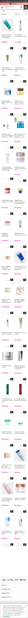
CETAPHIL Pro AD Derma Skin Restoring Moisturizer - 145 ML (7, 135)
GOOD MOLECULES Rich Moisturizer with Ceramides (20, 268)
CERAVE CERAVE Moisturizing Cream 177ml (20, 69)
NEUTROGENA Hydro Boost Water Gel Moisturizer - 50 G (20, 135)
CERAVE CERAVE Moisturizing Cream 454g (7, 102)
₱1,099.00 (18, 274)
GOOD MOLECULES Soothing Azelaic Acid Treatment (7, 36)
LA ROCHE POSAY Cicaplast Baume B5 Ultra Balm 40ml (7, 168)
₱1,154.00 (18, 141)
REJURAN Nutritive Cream (6, 366)
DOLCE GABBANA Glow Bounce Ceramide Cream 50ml (6, 269)
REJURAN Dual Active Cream (20, 333)
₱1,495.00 (5, 108)
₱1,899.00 (5, 406)
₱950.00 (17, 75)
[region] (14, 611)
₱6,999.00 (18, 505)
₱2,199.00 (18, 340)
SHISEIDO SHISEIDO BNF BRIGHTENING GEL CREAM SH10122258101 (20, 302)
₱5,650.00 (5, 340)
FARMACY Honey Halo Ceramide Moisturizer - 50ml (19, 102)
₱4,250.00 (5, 439)
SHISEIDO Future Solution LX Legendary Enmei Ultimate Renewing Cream (7, 302)
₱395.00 (4, 539)
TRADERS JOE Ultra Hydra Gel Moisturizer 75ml (20, 169)
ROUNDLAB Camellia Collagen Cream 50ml (7, 201)
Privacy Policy (6, 616)
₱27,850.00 (5, 307)
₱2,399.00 (5, 373)
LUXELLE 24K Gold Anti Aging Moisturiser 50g (7, 466)
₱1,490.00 (5, 241)
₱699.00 (17, 472)
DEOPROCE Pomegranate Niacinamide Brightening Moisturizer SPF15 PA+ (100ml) (7, 237)
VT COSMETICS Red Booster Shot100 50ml (20, 399)
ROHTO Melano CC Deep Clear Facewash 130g (7, 69)
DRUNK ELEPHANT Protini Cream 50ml (7, 432)
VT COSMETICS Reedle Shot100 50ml (20, 35)
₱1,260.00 (5, 472)
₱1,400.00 (18, 439)
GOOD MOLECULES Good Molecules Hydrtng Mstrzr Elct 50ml (20, 467)
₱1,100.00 (5, 141)
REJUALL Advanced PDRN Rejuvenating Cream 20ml (20, 367)
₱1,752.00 (5, 208)
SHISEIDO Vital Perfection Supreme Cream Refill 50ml (20, 202)
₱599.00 (17, 175)
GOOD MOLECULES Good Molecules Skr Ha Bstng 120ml (7, 499)
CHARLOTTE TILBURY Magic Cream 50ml (20, 498)
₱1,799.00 (18, 42)
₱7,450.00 (5, 274)
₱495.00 (17, 539)
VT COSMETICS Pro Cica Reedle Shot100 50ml (7, 400)
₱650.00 (4, 75)
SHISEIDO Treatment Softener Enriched (7, 333)
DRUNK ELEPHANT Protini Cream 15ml (19, 432)
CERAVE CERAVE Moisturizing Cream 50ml (7, 532)
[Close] (26, 605)
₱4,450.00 (18, 307)
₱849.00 (4, 42)
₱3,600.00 (18, 108)
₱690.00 (17, 241)
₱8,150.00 (18, 208)
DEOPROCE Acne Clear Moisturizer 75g (20, 234)
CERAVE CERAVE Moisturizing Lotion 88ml (20, 533)
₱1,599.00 (18, 373)
